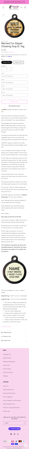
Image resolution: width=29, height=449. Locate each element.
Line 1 (2, 73)
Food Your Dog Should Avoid (11, 407)
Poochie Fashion (19, 446)
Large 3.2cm (18, 62)
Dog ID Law (6, 411)
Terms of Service (8, 372)
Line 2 (2, 79)
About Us (6, 386)
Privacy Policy (7, 369)
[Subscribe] (24, 423)
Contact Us (6, 365)
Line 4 (2, 92)
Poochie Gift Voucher (9, 393)
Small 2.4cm (6, 62)
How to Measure (8, 397)
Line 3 (2, 86)
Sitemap (5, 376)
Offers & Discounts (8, 389)
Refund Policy (7, 358)
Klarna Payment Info (9, 404)
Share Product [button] (7, 326)
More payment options (14, 105)
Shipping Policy (11, 52)
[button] (3, 7)
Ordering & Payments (9, 361)
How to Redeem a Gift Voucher (12, 400)
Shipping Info (7, 354)
